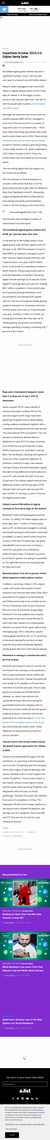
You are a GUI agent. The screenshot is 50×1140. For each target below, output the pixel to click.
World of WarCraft (13, 836)
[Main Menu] (3, 3)
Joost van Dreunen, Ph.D (14, 62)
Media (5, 48)
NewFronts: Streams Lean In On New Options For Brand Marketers (22, 1021)
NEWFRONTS (8, 1016)
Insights (31, 832)
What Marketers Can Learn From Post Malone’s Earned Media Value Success (23, 968)
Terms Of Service (15, 1120)
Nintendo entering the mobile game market (24, 140)
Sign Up (36, 3)
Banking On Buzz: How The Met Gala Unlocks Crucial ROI (22, 915)
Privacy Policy (37, 1110)
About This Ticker (12, 14)
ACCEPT (12, 1135)
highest (33, 636)
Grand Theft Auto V (13, 832)
